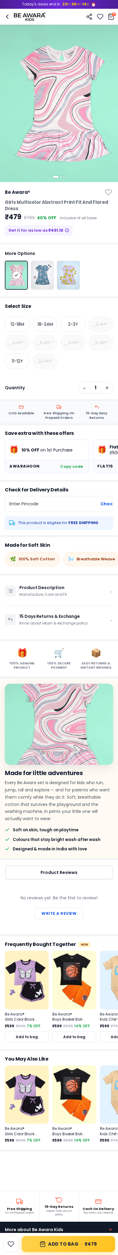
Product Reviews (59, 872)
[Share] (89, 16)
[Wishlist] (100, 16)
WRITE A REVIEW (59, 913)
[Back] (7, 16)
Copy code (71, 466)
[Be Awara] (29, 16)
